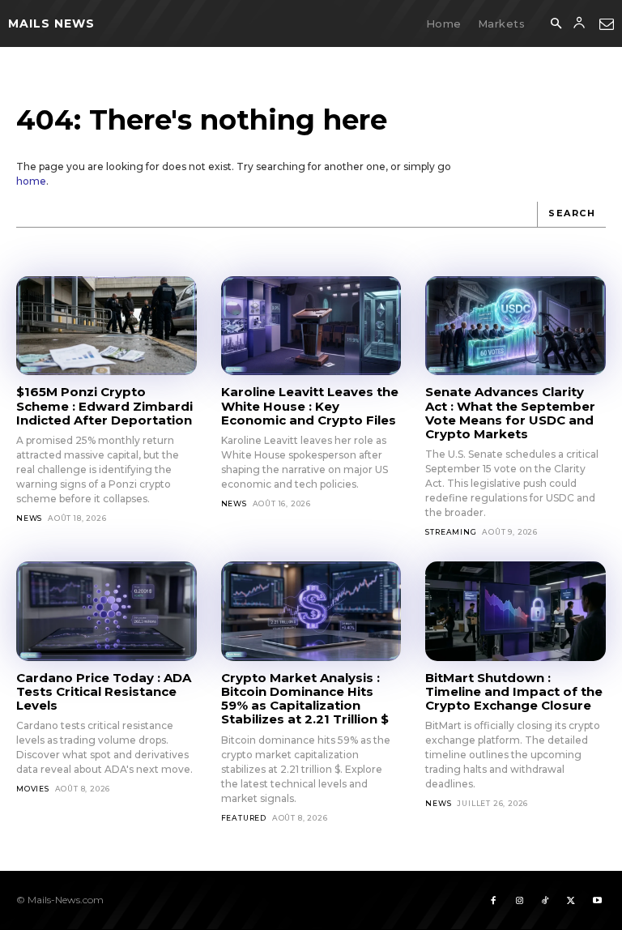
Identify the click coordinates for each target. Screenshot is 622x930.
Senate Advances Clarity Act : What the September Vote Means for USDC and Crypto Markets (510, 413)
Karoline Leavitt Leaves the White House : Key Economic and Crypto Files (309, 406)
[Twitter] (571, 900)
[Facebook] (493, 900)
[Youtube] (597, 900)
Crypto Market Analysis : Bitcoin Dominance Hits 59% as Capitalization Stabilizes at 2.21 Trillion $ (305, 698)
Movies (32, 788)
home (31, 181)
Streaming (450, 531)
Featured (243, 817)
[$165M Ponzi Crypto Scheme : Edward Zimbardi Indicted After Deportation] (106, 325)
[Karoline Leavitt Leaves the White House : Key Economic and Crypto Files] (311, 325)
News (29, 518)
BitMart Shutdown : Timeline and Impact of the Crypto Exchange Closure (514, 692)
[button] (555, 24)
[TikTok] (545, 900)
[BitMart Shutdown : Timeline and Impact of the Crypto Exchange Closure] (515, 610)
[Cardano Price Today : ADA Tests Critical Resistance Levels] (106, 610)
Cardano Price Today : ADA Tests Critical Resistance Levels (103, 692)
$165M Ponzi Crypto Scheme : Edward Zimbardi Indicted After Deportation (104, 406)
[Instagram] (519, 900)
